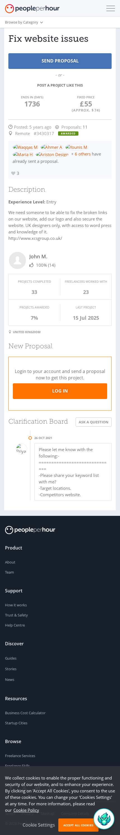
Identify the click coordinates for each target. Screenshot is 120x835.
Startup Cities (16, 722)
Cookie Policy (26, 810)
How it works (16, 604)
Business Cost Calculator (25, 712)
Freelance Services (20, 755)
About (10, 562)
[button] (109, 8)
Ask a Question (94, 422)
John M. (38, 256)
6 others (83, 154)
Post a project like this (60, 85)
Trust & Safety (16, 615)
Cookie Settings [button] (39, 825)
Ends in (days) (32, 97)
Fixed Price (86, 97)
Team (9, 572)
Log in (60, 391)
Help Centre (15, 625)
